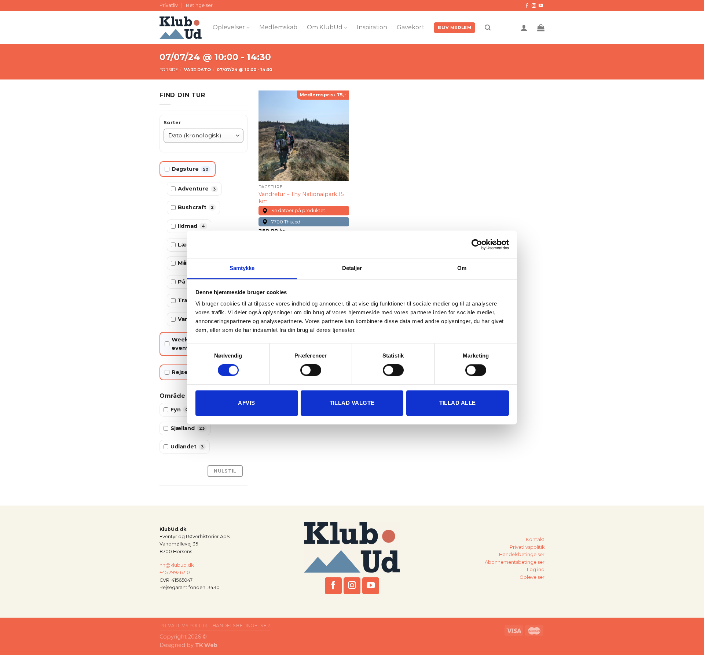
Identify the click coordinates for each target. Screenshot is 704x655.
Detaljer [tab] (352, 268)
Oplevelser (229, 27)
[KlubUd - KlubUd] (181, 27)
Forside (169, 69)
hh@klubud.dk (177, 565)
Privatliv (169, 5)
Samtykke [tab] (242, 268)
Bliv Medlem (454, 27)
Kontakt (535, 539)
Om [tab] (461, 268)
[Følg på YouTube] (541, 5)
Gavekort (410, 27)
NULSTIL (225, 471)
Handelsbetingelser (521, 554)
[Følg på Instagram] (534, 5)
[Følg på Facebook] (527, 5)
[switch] (310, 370)
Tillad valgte (352, 403)
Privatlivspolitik (527, 547)
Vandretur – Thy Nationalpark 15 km (301, 197)
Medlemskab (278, 27)
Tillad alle (457, 403)
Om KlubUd (324, 27)
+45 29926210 (175, 572)
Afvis (246, 403)
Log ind (535, 569)
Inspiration (372, 27)
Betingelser (199, 5)
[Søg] (488, 28)
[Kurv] (540, 27)
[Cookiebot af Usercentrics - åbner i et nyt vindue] (477, 244)
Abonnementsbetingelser (514, 562)
